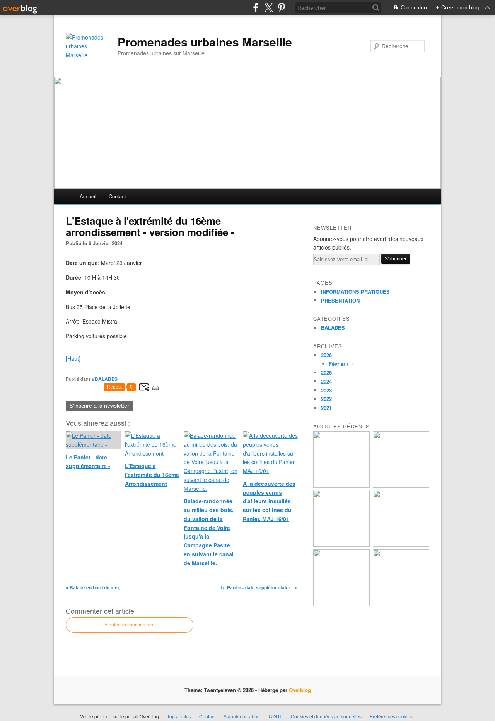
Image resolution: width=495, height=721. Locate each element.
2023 (326, 390)
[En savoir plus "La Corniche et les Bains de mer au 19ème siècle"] (341, 603)
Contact (117, 196)
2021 (326, 407)
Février (337, 363)
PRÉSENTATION (340, 300)
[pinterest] (281, 7)
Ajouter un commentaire (129, 625)
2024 (326, 381)
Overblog (300, 689)
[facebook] (256, 7)
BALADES (333, 327)
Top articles (179, 716)
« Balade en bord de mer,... (95, 587)
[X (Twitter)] (268, 7)
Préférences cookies (391, 716)
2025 (326, 372)
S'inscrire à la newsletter (99, 406)
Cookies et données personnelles (326, 716)
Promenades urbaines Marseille (205, 42)
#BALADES (105, 378)
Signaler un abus (242, 716)
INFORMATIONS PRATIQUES (355, 291)
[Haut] (73, 358)
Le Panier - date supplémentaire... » (259, 587)
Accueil (88, 196)
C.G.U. (276, 716)
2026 (326, 355)
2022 (326, 399)
